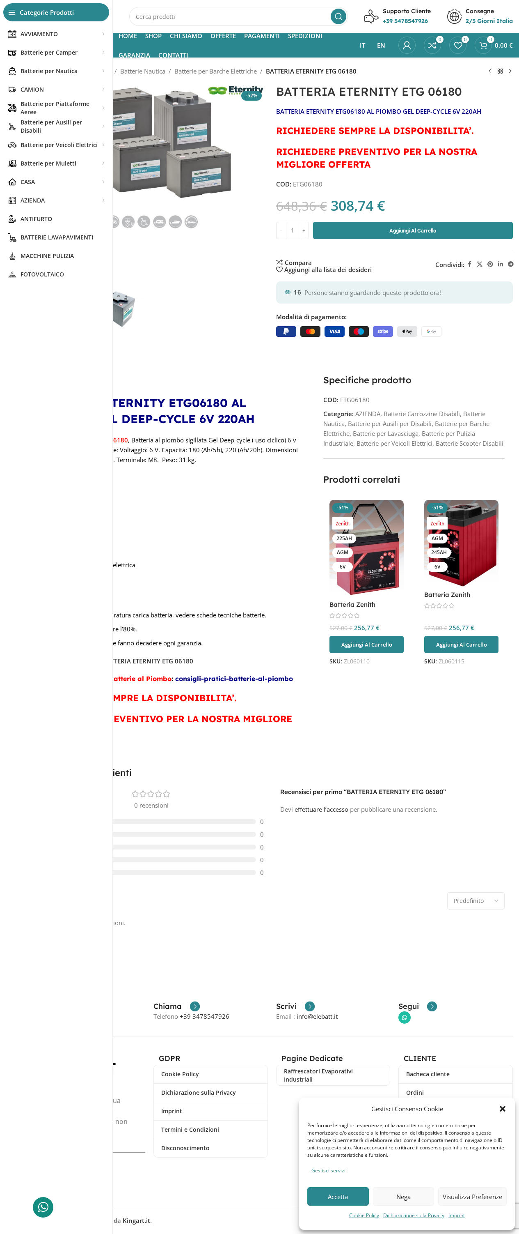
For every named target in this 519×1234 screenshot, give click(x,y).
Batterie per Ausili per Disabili (390, 423)
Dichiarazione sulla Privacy (413, 1215)
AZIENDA (367, 414)
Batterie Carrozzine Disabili (422, 414)
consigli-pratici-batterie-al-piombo (234, 679)
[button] (502, 1109)
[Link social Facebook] (469, 264)
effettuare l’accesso (321, 809)
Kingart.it (136, 1220)
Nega (403, 1197)
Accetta (338, 1197)
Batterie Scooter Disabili (469, 443)
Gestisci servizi (328, 1170)
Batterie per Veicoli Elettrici (394, 443)
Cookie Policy (364, 1215)
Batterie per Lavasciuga (385, 433)
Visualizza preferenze (472, 1197)
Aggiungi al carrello (412, 231)
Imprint (456, 1215)
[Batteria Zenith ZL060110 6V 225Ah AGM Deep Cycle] (366, 548)
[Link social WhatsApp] (404, 1017)
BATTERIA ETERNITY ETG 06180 (148, 661)
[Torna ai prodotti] (500, 71)
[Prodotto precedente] (490, 71)
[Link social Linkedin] (500, 264)
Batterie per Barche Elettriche (215, 71)
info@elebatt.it (317, 1016)
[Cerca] (338, 16)
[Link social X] (479, 264)
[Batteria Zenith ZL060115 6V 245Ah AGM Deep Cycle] (461, 543)
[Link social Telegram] (510, 264)
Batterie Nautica (142, 71)
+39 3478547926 (204, 1016)
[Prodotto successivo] (510, 71)
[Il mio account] (407, 45)
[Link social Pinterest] (490, 264)
